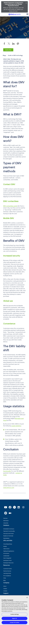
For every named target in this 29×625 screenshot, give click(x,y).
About (4, 586)
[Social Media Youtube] (5, 507)
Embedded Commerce (8, 529)
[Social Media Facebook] (10, 507)
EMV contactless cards (10, 206)
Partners (5, 518)
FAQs (4, 578)
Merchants (6, 520)
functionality (7, 471)
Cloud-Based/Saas (7, 544)
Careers (5, 588)
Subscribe (8, 50)
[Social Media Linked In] (18, 507)
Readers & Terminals (8, 536)
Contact (5, 591)
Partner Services (7, 571)
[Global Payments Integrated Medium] (10, 513)
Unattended (6, 555)
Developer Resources (8, 562)
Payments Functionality (9, 531)
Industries (5, 523)
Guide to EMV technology (15, 55)
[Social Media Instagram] (23, 507)
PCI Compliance (7, 575)
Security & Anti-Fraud (8, 533)
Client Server (6, 548)
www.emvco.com (8, 487)
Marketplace (6, 538)
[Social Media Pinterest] (5, 513)
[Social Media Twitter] (14, 507)
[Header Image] (14, 14)
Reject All (14, 618)
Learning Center (7, 573)
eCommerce (6, 553)
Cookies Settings (14, 614)
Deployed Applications (8, 551)
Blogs (4, 55)
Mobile (5, 546)
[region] (14, 610)
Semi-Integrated (7, 558)
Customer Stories (7, 568)
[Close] (27, 597)
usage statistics (16, 426)
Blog (4, 580)
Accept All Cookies (14, 622)
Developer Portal (7, 560)
